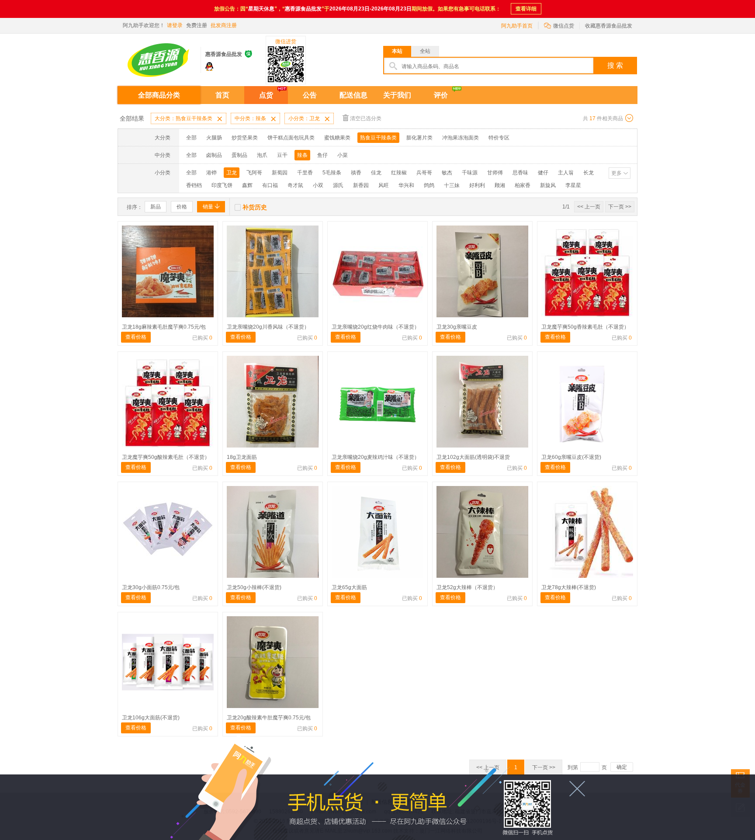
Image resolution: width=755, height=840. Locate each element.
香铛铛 (194, 185)
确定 (621, 767)
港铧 (211, 173)
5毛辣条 (331, 173)
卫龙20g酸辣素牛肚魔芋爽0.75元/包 (269, 718)
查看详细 (526, 9)
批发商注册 (224, 25)
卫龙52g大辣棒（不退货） (467, 587)
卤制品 (214, 155)
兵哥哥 (424, 173)
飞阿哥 (254, 173)
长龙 (588, 173)
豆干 (282, 155)
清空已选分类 (365, 118)
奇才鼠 (295, 185)
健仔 (543, 173)
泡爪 (262, 155)
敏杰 (447, 173)
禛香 (356, 173)
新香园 (361, 185)
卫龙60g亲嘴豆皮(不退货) (571, 457)
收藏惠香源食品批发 (608, 26)
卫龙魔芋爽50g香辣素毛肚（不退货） (585, 327)
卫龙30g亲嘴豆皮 (456, 327)
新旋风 (548, 185)
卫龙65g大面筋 (349, 587)
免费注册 (196, 25)
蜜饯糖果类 (337, 138)
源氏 (338, 185)
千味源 (470, 173)
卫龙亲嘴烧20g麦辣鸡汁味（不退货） (375, 457)
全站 (425, 51)
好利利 (477, 185)
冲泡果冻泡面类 (460, 138)
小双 (318, 185)
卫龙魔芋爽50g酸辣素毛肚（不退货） (166, 457)
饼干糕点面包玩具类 (291, 138)
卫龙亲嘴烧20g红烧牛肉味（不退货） (375, 327)
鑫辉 (247, 185)
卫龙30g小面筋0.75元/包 (151, 587)
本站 (397, 51)
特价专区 (498, 138)
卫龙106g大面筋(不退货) (151, 718)
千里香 (305, 173)
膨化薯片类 (419, 138)
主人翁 (566, 173)
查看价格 (135, 337)
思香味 (520, 173)
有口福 (270, 185)
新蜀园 (279, 173)
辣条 (302, 155)
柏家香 (522, 185)
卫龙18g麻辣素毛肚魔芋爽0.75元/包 (164, 327)
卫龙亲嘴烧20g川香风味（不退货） (268, 327)
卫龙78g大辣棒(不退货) (568, 587)
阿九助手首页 (517, 26)
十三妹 (452, 185)
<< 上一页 (588, 207)
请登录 (175, 25)
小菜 (342, 155)
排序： (134, 207)
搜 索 (615, 65)
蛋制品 (239, 155)
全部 (191, 138)
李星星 (573, 185)
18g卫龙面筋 (242, 457)
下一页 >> (619, 207)
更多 (616, 173)
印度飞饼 (221, 185)
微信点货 (559, 25)
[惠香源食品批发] (159, 57)
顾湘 (500, 185)
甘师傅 (495, 173)
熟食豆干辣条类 (378, 138)
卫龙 (231, 173)
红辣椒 (399, 173)
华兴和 (406, 185)
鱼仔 (322, 155)
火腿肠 (214, 138)
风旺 (383, 185)
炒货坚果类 (245, 138)
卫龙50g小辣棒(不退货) (254, 587)
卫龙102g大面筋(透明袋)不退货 (473, 457)
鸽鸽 (429, 185)
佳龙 (376, 173)
